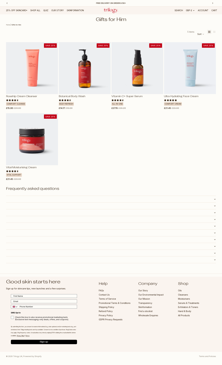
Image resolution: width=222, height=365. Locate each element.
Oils (180, 290)
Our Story (143, 290)
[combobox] (14, 307)
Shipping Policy (106, 307)
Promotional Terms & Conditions (114, 303)
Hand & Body (184, 311)
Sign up (44, 342)
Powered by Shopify (32, 356)
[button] (200, 34)
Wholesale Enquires (148, 315)
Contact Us (104, 294)
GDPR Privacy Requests (110, 319)
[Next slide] (53, 68)
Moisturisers (184, 299)
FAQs (101, 290)
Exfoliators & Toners (188, 307)
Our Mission (144, 299)
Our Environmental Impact (151, 294)
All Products (184, 315)
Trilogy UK (17, 356)
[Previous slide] (10, 68)
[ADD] (53, 89)
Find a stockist (145, 311)
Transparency (145, 303)
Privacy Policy (106, 315)
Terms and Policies (207, 356)
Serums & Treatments (188, 303)
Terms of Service (107, 299)
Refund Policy (106, 311)
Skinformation (145, 307)
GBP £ (189, 10)
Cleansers (183, 294)
